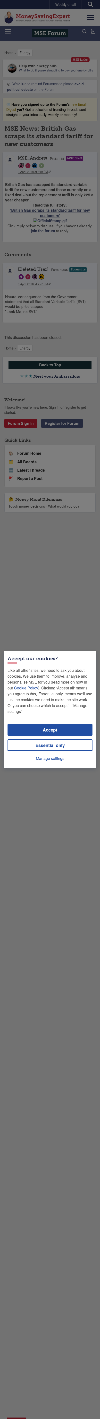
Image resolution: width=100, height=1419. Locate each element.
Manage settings (50, 758)
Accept (50, 730)
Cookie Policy (26, 688)
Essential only (50, 745)
